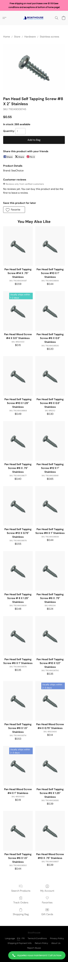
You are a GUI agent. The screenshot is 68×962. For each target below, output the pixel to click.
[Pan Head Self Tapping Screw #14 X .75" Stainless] (18, 246)
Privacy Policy (57, 938)
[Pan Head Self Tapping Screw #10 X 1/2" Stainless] (50, 636)
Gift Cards (47, 914)
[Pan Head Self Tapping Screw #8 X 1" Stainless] (50, 506)
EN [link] (18, 938)
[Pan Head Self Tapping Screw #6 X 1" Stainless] (18, 636)
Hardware (30, 36)
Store (17, 36)
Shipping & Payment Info (20, 943)
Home (6, 36)
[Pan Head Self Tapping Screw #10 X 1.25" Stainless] (18, 376)
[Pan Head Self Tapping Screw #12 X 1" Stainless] (50, 441)
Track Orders (20, 902)
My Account (47, 890)
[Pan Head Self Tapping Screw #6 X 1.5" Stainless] (18, 830)
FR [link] (23, 938)
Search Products (20, 890)
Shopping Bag (21, 914)
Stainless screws (49, 36)
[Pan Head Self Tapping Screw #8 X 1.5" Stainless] (18, 701)
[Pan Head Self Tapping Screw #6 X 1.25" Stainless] (50, 766)
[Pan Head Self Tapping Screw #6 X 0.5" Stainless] (50, 311)
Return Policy (41, 943)
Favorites (47, 902)
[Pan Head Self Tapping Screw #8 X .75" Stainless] (18, 441)
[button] (34, 955)
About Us (55, 943)
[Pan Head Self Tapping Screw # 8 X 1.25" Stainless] (18, 571)
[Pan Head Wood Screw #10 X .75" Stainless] (50, 830)
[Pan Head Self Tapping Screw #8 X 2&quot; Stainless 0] (34, 67)
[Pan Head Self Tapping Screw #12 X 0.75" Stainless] (18, 506)
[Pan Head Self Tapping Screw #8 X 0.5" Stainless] (50, 376)
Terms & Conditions (37, 938)
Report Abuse (34, 948)
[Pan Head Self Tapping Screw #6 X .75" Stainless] (50, 571)
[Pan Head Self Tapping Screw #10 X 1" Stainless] (50, 246)
